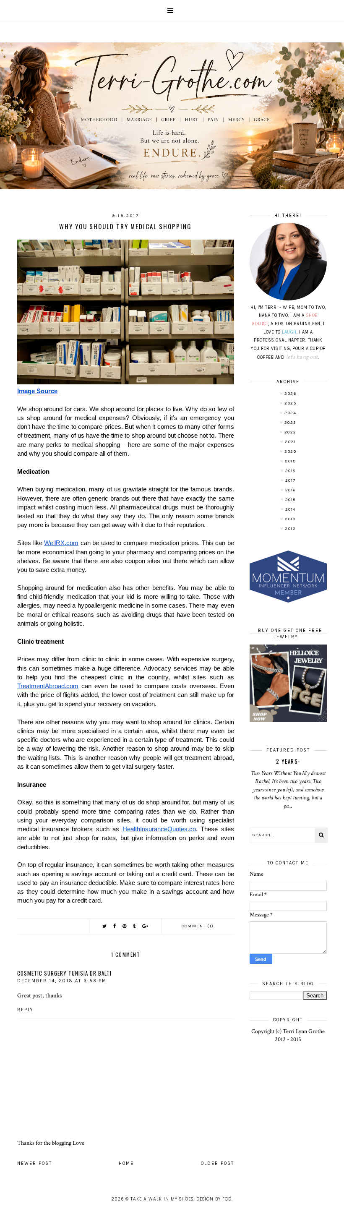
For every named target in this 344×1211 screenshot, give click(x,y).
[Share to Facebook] (115, 926)
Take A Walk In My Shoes (161, 1199)
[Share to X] (104, 926)
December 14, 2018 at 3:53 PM (62, 981)
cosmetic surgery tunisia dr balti (64, 973)
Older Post (217, 1163)
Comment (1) (198, 926)
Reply (25, 1010)
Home (126, 1163)
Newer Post (34, 1163)
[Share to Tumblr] (134, 926)
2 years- (288, 761)
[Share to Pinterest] (124, 926)
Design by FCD (214, 1199)
